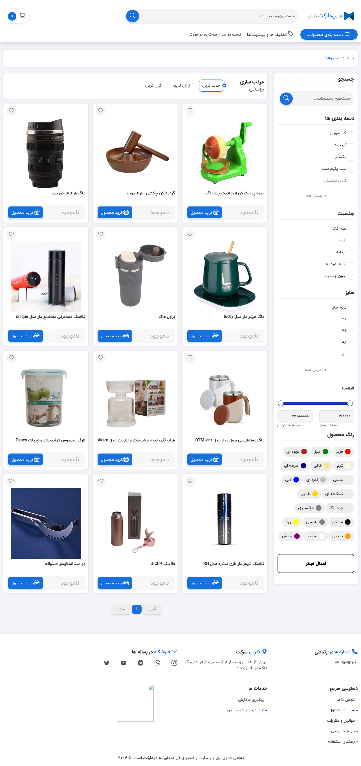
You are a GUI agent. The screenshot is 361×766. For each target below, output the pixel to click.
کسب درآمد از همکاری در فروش (214, 34)
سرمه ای (291, 465)
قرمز (339, 451)
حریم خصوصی (343, 731)
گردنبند (340, 145)
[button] (16, 16)
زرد (288, 522)
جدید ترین (211, 85)
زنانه (343, 240)
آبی (288, 480)
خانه (350, 58)
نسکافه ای (334, 494)
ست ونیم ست (334, 168)
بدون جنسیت (335, 276)
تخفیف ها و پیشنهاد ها (267, 35)
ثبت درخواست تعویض (246, 710)
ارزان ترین (181, 85)
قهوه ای (292, 451)
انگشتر (341, 157)
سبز (317, 451)
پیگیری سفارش (251, 700)
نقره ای (312, 480)
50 (344, 355)
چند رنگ (336, 508)
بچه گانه (339, 228)
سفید (312, 536)
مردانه (341, 252)
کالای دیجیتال (335, 180)
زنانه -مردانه (336, 264)
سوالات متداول (342, 710)
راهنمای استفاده (341, 741)
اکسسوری (338, 133)
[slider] (350, 403)
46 (344, 331)
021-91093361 (346, 663)
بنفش (287, 536)
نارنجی (337, 536)
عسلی (338, 480)
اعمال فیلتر (316, 563)
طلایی (305, 494)
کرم (340, 465)
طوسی (311, 522)
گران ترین (153, 85)
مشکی (337, 522)
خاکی (318, 465)
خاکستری (306, 508)
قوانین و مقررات (341, 720)
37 (344, 319)
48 (344, 343)
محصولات (332, 58)
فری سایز (339, 307)
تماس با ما (346, 700)
